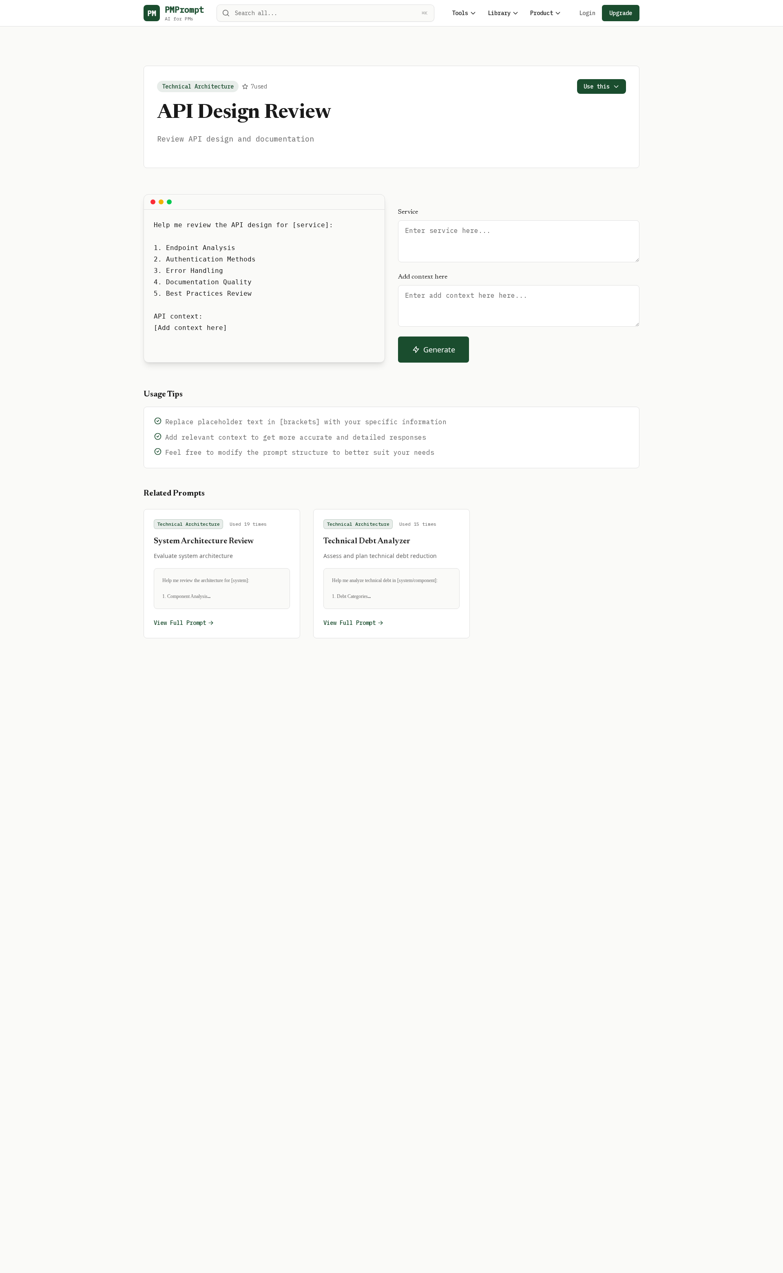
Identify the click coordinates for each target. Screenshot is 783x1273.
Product (541, 13)
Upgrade (620, 13)
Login (587, 13)
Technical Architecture (198, 86)
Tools (460, 13)
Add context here (422, 277)
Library (499, 13)
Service (408, 212)
